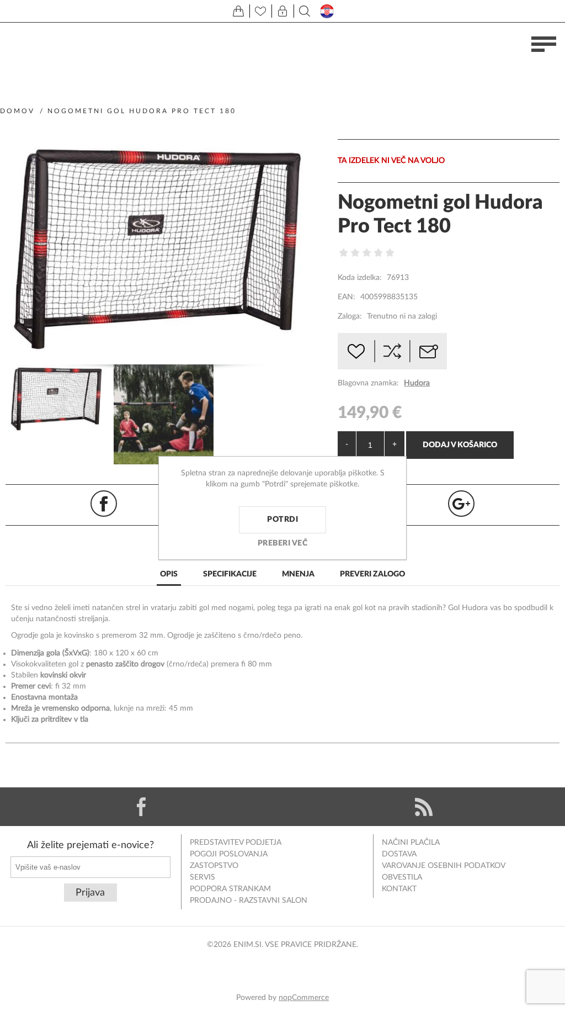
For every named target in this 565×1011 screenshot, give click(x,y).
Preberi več (283, 543)
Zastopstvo (214, 866)
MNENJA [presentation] (298, 574)
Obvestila (402, 877)
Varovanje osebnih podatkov (443, 866)
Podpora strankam (230, 889)
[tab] (169, 575)
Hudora (417, 383)
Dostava (399, 854)
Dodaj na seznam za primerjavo (392, 351)
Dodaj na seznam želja (356, 351)
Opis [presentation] (169, 574)
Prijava (90, 893)
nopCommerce (304, 998)
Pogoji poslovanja (229, 854)
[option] (58, 400)
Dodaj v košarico (460, 445)
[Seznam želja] (260, 11)
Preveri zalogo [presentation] (372, 574)
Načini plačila (411, 842)
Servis (202, 877)
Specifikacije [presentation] (230, 574)
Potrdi (282, 519)
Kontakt (399, 889)
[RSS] (423, 806)
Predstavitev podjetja (235, 842)
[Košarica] (238, 11)
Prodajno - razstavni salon (248, 900)
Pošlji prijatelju (429, 351)
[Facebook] (141, 806)
